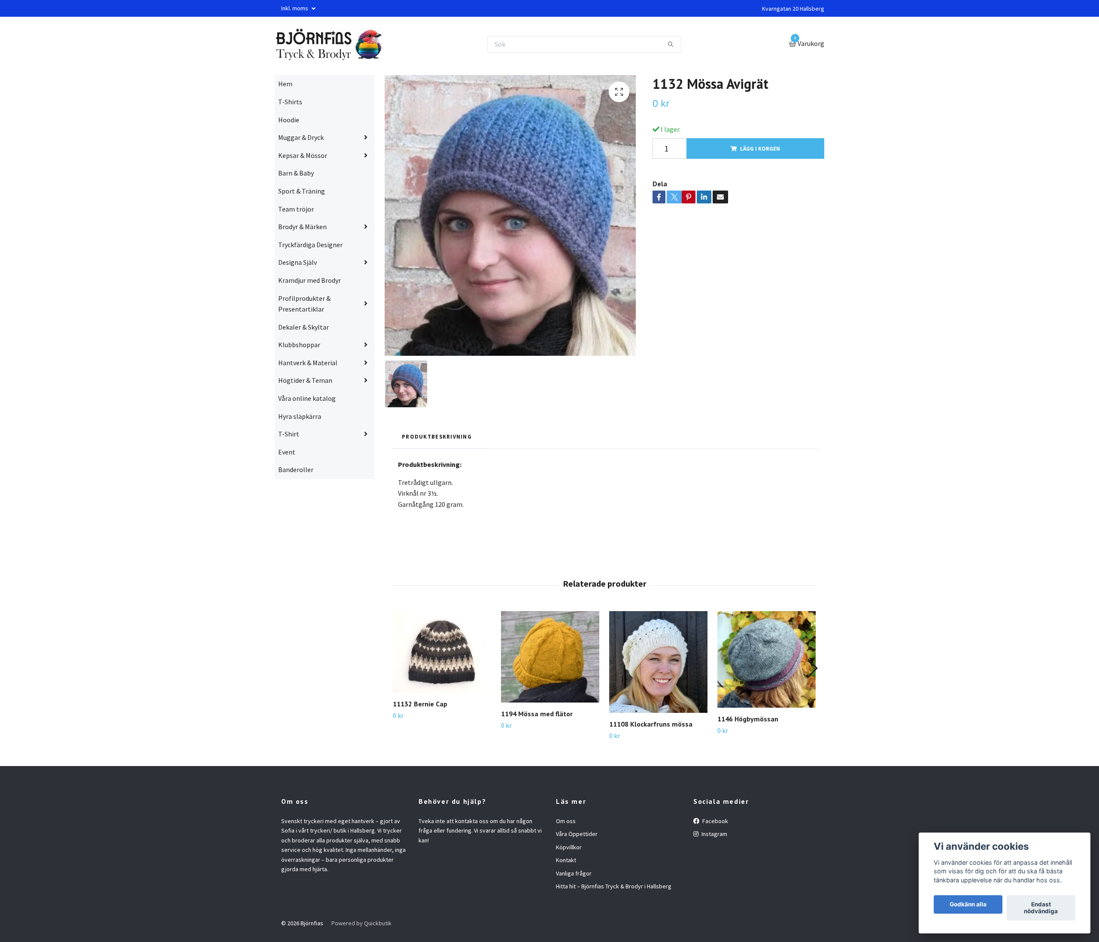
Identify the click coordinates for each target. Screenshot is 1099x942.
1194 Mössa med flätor (537, 713)
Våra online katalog (307, 398)
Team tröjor (296, 209)
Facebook (714, 821)
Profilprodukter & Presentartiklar (304, 304)
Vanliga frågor (574, 873)
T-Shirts (290, 101)
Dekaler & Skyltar (303, 327)
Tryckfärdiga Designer (310, 244)
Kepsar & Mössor (302, 155)
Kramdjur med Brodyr (309, 280)
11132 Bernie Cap (420, 704)
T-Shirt (288, 434)
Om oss (566, 821)
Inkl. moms (295, 8)
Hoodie (288, 119)
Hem (285, 83)
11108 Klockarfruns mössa (650, 724)
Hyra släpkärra (299, 416)
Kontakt (566, 860)
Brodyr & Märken (302, 226)
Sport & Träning (301, 191)
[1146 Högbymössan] (766, 659)
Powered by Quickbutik (361, 923)
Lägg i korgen (760, 148)
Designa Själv (297, 262)
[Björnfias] (328, 44)
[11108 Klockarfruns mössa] (658, 662)
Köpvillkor (569, 847)
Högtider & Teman (305, 380)
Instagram (713, 834)
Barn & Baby (296, 173)
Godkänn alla (968, 904)
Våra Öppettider (577, 834)
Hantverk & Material (307, 362)
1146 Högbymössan (747, 719)
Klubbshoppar (299, 344)
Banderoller (295, 469)
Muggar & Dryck (301, 137)
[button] (812, 668)
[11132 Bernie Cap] (442, 652)
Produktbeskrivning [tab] (437, 436)
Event (286, 452)
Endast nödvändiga (1041, 908)
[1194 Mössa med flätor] (550, 657)
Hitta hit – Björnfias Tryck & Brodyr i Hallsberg (613, 886)
